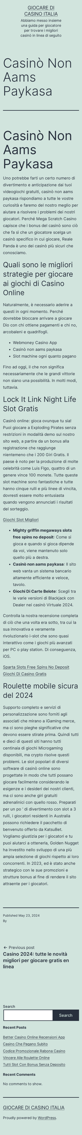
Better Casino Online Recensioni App (34, 1037)
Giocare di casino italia (33, 1107)
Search (9, 1006)
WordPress (47, 1118)
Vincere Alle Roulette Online (26, 1058)
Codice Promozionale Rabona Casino (34, 1051)
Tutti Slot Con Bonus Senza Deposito (34, 1064)
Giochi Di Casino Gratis (24, 674)
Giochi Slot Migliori (21, 519)
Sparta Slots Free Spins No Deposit (36, 667)
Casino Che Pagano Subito (25, 1044)
